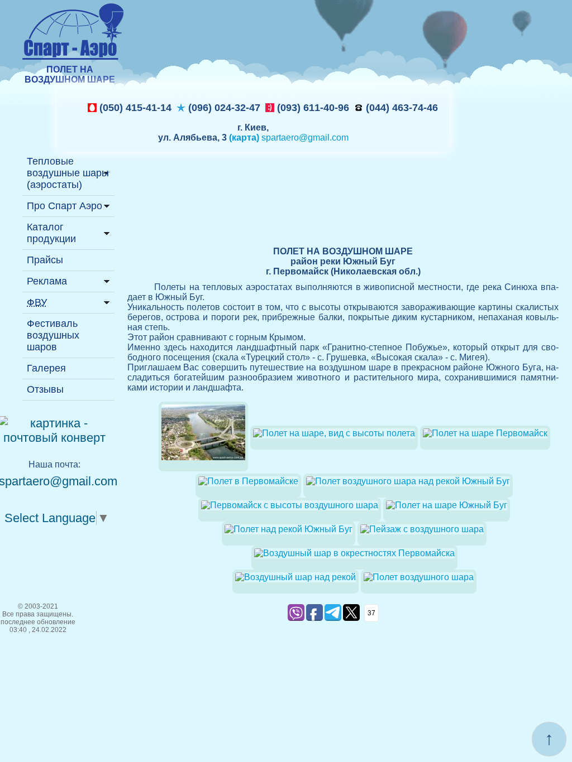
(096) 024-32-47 (222, 107)
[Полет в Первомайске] (203, 468)
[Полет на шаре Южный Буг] (446, 505)
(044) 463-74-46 (400, 107)
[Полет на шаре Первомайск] (485, 433)
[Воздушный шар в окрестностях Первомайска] (354, 553)
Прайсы (45, 260)
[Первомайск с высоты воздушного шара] (289, 505)
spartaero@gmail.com (305, 137)
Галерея (46, 368)
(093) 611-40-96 (311, 107)
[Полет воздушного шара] (418, 577)
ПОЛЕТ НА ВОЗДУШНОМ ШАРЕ (70, 74)
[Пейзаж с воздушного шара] (422, 529)
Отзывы (45, 389)
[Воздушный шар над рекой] (295, 577)
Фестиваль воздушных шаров (53, 335)
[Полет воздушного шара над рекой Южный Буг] (408, 481)
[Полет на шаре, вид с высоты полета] (334, 433)
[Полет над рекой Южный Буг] (288, 529)
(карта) (244, 137)
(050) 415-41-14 (134, 107)
